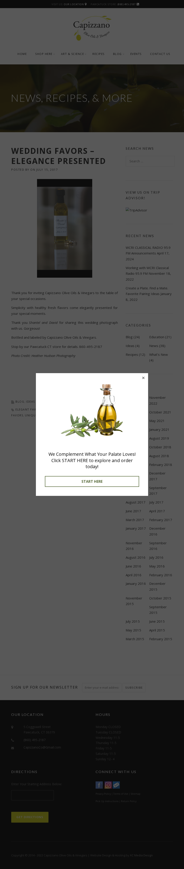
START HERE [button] (92, 481)
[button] (143, 378)
